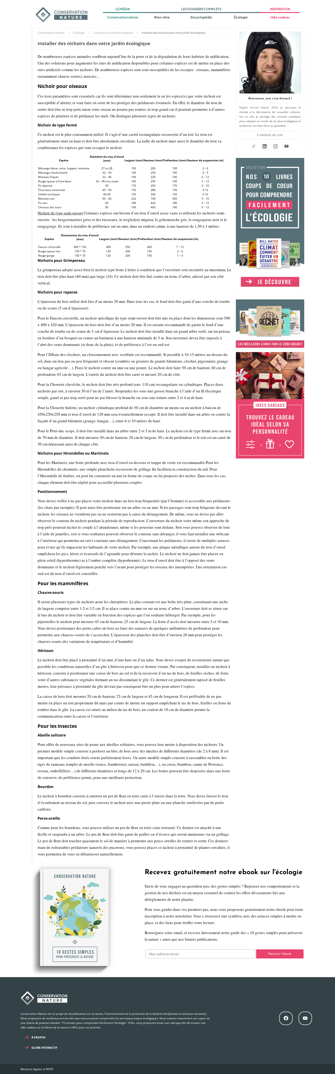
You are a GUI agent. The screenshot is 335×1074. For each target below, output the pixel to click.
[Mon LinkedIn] (264, 146)
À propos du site (270, 135)
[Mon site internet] (253, 146)
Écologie (241, 17)
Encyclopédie (201, 17)
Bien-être (162, 17)
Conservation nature (122, 17)
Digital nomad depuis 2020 (258, 107)
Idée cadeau (280, 17)
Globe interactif (44, 1048)
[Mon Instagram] (275, 146)
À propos (38, 1037)
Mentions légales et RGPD (37, 1069)
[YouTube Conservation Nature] (286, 146)
